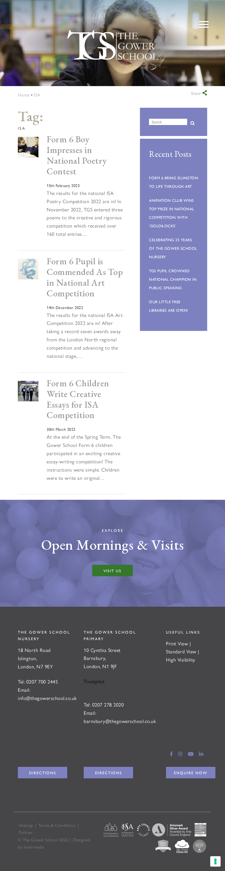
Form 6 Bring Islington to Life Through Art (173, 182)
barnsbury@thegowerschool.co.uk (120, 720)
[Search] (193, 123)
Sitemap (26, 825)
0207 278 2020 (108, 704)
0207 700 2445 (42, 681)
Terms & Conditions (56, 825)
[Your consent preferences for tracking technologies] (215, 861)
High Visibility (180, 659)
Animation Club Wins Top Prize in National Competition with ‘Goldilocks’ (171, 212)
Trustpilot (94, 681)
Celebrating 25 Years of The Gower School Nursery (173, 248)
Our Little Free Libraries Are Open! (168, 306)
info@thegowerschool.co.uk (47, 697)
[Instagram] (180, 753)
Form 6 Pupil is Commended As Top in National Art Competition (85, 277)
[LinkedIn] (201, 753)
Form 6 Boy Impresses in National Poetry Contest (77, 155)
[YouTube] (191, 753)
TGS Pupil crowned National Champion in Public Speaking (172, 279)
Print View (177, 643)
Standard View (181, 651)
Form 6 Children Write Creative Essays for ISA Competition (78, 399)
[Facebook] (171, 753)
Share (196, 93)
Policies (25, 832)
